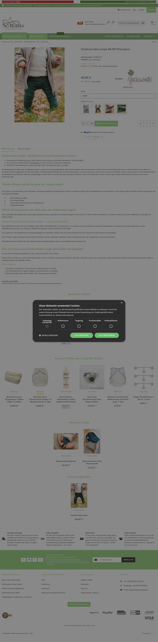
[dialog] (79, 321)
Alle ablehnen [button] (81, 335)
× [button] (121, 303)
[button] (48, 335)
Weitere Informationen (65, 315)
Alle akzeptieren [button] (107, 335)
